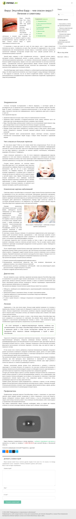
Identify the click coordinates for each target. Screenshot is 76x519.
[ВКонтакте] (3, 451)
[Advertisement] (28, 89)
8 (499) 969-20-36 (29, 443)
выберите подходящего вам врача (44, 441)
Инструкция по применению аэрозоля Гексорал (64, 42)
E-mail (6, 494)
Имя (5, 488)
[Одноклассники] (7, 451)
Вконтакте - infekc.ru (63, 56)
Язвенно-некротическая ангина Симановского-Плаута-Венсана (65, 30)
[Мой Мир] (10, 451)
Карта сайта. (41, 515)
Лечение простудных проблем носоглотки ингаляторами (64, 36)
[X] (13, 451)
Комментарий (7, 468)
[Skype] (16, 451)
